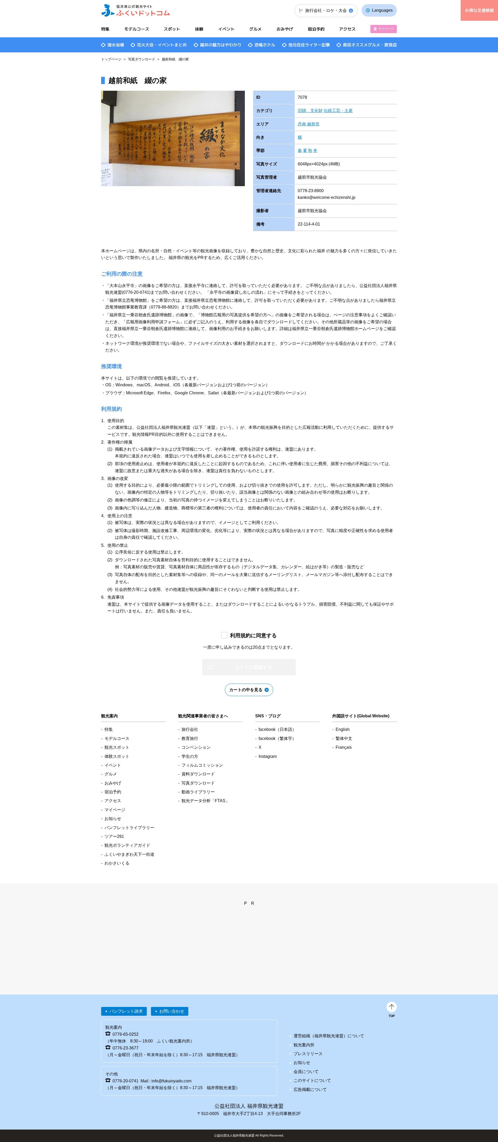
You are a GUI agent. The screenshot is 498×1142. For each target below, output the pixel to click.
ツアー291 (114, 836)
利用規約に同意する (253, 635)
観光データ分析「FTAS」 (206, 800)
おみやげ (284, 29)
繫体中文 (344, 738)
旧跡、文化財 (310, 110)
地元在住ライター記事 (309, 45)
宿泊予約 (316, 29)
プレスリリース (308, 1054)
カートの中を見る (245, 690)
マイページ (386, 29)
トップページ (111, 59)
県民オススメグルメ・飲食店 (370, 45)
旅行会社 (190, 729)
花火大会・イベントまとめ (162, 45)
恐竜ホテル (264, 45)
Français (344, 747)
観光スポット (117, 747)
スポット (172, 29)
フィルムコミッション (202, 765)
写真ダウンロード (141, 59)
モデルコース (136, 29)
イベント (226, 29)
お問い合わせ (171, 1011)
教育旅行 (190, 738)
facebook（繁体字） (277, 738)
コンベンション (196, 747)
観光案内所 (304, 1045)
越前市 (313, 124)
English (343, 729)
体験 (199, 29)
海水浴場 (115, 45)
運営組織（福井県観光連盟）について (329, 1036)
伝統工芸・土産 (338, 110)
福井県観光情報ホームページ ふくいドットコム (135, 10)
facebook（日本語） (277, 729)
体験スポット (117, 756)
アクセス (347, 29)
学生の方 (190, 756)
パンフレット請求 (126, 1011)
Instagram (268, 756)
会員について (306, 1071)
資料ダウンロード (198, 774)
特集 (105, 29)
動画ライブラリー (198, 792)
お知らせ (113, 818)
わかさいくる (117, 863)
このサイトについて (312, 1080)
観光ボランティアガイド (127, 845)
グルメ (255, 29)
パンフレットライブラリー (129, 827)
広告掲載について (310, 1089)
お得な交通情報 (479, 10)
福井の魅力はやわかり (220, 45)
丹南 (302, 124)
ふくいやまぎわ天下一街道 (129, 854)
